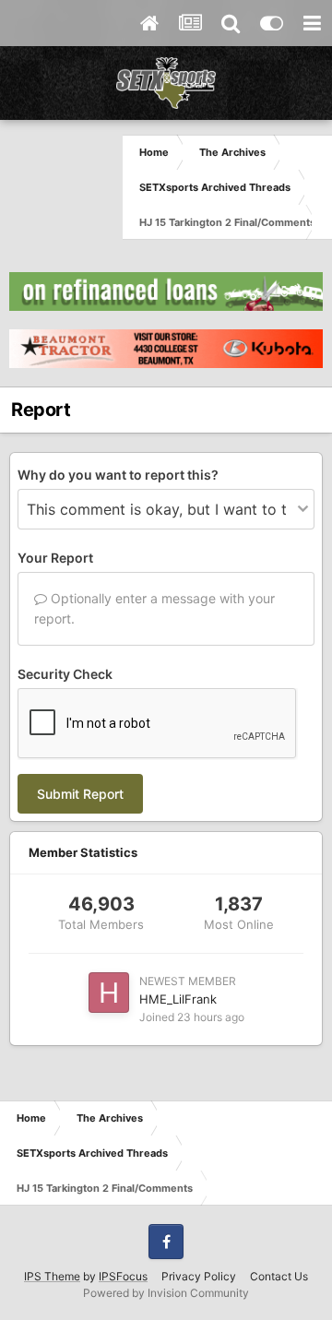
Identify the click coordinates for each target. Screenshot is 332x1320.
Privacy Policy (198, 1276)
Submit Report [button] (80, 794)
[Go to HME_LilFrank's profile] (109, 992)
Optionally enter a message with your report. (154, 608)
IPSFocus (123, 1276)
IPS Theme (52, 1276)
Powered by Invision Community (166, 1293)
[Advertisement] (61, 186)
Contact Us (279, 1276)
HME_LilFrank (178, 999)
